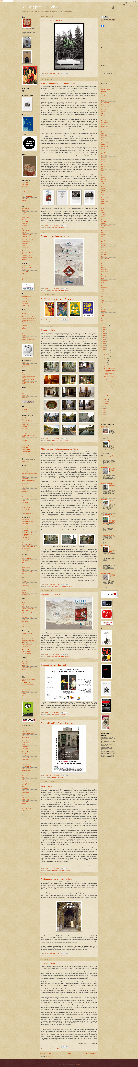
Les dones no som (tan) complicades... (27, 535)
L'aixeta (23, 689)
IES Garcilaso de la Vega (27, 301)
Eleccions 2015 (55, 870)
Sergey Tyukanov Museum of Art (29, 249)
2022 (104, 335)
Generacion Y (25, 186)
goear (23, 562)
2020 (104, 339)
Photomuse (24, 795)
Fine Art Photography (26, 742)
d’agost (105, 358)
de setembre (106, 356)
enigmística (24, 482)
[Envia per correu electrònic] (62, 73)
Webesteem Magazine (27, 257)
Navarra (103, 245)
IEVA (23, 273)
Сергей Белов (25, 810)
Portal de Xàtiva (25, 585)
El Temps (24, 581)
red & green (24, 198)
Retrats (102, 282)
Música (102, 241)
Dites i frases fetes (26, 636)
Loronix (23, 565)
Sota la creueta (25, 540)
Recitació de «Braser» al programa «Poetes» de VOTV (109, 535)
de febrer (106, 401)
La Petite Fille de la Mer (27, 532)
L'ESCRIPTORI (106, 563)
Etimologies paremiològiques (28, 640)
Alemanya (103, 87)
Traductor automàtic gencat (28, 339)
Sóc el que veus (25, 691)
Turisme (103, 300)
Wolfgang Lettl (25, 259)
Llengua (63, 321)
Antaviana (24, 476)
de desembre (107, 350)
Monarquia (103, 238)
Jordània (103, 212)
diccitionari (24, 366)
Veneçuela (103, 311)
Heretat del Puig (48, 330)
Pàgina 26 (24, 587)
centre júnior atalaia (26, 682)
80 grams (24, 468)
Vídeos (102, 315)
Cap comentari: (56, 73)
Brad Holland (25, 221)
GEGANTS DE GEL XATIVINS (112, 575)
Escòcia (103, 159)
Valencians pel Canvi (26, 626)
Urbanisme (103, 307)
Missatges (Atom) (49, 1056)
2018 (104, 343)
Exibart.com (24, 223)
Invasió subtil (25, 528)
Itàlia (102, 210)
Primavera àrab (104, 273)
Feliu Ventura (25, 560)
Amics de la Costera (56, 227)
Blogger (77, 1064)
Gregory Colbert (25, 755)
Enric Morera (25, 610)
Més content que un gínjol (27, 496)
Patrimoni (66, 440)
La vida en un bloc (26, 615)
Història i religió (104, 197)
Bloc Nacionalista (105, 102)
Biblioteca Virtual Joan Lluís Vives (29, 316)
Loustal (23, 438)
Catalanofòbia (104, 109)
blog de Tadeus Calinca (108, 483)
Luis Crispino (25, 772)
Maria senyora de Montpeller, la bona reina (112, 469)
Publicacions (67, 290)
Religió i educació (105, 280)
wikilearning (24, 202)
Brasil (102, 104)
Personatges (62, 714)
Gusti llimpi (24, 428)
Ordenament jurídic (105, 251)
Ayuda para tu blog (26, 315)
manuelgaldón (25, 442)
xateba (23, 697)
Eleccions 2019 (104, 146)
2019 (104, 341)
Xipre (102, 320)
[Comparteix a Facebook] (66, 73)
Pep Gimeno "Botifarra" (27, 571)
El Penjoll (24, 688)
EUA (102, 168)
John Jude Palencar (26, 228)
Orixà (23, 669)
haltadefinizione (25, 757)
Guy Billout (24, 225)
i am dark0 (24, 190)
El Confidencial (25, 579)
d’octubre (106, 354)
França (102, 183)
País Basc (103, 254)
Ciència (102, 113)
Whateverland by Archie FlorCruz (29, 805)
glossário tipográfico (26, 188)
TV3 (102, 304)
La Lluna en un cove (26, 493)
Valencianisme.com (26, 624)
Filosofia (103, 177)
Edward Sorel (25, 424)
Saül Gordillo (25, 621)
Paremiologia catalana (26, 642)
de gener (106, 403)
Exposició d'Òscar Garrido (52, 20)
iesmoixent (24, 411)
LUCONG (24, 232)
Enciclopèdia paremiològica (28, 638)
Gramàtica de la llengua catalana (29, 330)
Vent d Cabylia (106, 545)
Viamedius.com (25, 671)
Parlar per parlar (104, 260)
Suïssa (102, 296)
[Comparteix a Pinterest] (67, 73)
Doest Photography (26, 737)
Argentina (103, 93)
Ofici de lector (25, 498)
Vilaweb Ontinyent (26, 594)
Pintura (23, 245)
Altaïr (23, 660)
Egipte (102, 139)
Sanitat (102, 291)
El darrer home (25, 478)
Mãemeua (24, 393)
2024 (104, 331)
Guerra (102, 194)
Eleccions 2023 (104, 148)
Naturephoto (24, 786)
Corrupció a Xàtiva (105, 126)
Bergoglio (103, 100)
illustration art (25, 431)
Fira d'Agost (103, 179)
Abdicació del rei (104, 86)
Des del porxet (25, 686)
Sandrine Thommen (26, 451)
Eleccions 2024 (104, 150)
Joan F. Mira (24, 487)
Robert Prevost (104, 284)
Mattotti (23, 444)
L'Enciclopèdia (25, 331)
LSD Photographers (26, 770)
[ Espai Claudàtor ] (107, 426)
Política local (67, 870)
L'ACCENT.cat (25, 583)
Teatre (102, 298)
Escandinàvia (104, 157)
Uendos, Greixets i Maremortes (28, 546)
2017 (104, 345)
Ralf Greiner (24, 797)
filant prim (24, 485)
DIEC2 (23, 323)
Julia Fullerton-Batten (26, 766)
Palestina (103, 256)
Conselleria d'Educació (27, 296)
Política (103, 267)
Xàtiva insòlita (104, 318)
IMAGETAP (24, 761)
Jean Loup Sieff (25, 764)
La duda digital (25, 530)
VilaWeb (24, 592)
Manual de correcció (26, 333)
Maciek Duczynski (26, 773)
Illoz (23, 430)
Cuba (102, 128)
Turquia (102, 302)
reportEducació (25, 305)
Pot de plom (24, 397)
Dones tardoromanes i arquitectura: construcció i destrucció (112, 487)
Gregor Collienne (25, 753)
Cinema (103, 115)
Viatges (103, 313)
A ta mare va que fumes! (27, 470)
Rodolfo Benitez (25, 801)
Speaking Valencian (26, 337)
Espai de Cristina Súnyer (27, 612)
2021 (104, 337)
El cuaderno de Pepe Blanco (28, 608)
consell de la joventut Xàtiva (28, 684)
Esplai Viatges (25, 665)
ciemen (23, 269)
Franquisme (103, 185)
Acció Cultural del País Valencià (29, 265)
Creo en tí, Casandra (26, 298)
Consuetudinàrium (26, 635)
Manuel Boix (24, 236)
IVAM (23, 227)
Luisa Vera (24, 440)
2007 (104, 420)
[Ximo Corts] (102, 26)
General (103, 188)
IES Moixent (24, 409)
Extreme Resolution (26, 739)
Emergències (104, 153)
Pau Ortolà (24, 569)
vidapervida (105, 467)
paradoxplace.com (26, 241)
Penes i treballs (47, 785)
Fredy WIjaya (25, 748)
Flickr (23, 744)
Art (52, 75)
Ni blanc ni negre (48, 963)
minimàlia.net (25, 362)
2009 (104, 416)
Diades (102, 131)
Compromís (103, 120)
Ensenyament (58, 321)
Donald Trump (104, 135)
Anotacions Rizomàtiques (27, 267)
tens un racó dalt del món (27, 505)
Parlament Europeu (26, 461)
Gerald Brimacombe (26, 667)
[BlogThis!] (63, 73)
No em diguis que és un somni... (29, 539)
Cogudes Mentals (26, 364)
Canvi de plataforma (111, 501)
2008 (104, 418)
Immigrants (103, 203)
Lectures (66, 227)
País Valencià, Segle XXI (27, 617)
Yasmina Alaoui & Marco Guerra (29, 808)
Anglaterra (103, 91)
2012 (104, 410)
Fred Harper (24, 426)
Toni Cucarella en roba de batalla (29, 623)
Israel (102, 208)
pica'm (23, 619)
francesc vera (25, 746)
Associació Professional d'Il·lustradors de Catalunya (28, 420)
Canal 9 (103, 107)
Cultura (53, 321)
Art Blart (24, 212)
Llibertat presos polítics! (106, 225)
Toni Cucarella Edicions (27, 507)
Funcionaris (103, 186)
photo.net (24, 794)
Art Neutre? (24, 214)
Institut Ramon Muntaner (27, 275)
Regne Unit (103, 276)
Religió (102, 278)
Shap (23, 573)
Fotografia (55, 75)
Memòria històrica (105, 230)
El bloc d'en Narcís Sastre (27, 521)
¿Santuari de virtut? (72, 834)
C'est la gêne (25, 182)
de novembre (107, 352)
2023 (104, 333)
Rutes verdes (104, 287)
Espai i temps (112, 441)
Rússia (102, 285)
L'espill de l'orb (25, 491)
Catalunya (103, 111)
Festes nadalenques (105, 174)
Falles (102, 170)
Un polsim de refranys (26, 653)
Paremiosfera (25, 646)
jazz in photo (25, 762)
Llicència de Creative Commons (108, 20)
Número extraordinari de (55, 235)
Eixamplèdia (24, 325)
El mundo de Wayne (26, 556)
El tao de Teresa (25, 525)
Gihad (102, 192)
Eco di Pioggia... (25, 184)
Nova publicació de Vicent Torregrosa (57, 722)
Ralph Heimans (25, 247)
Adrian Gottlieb (25, 210)
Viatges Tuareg (25, 672)
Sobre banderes (104, 293)
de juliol (105, 360)
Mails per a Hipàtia (26, 537)
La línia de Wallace (107, 440)
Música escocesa (26, 567)
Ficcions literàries (105, 175)
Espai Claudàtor (25, 483)
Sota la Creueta (106, 573)
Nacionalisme (104, 243)
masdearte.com (25, 238)
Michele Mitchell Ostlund (27, 239)
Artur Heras (24, 219)
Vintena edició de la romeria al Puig (56, 878)
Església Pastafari (26, 390)
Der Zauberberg (25, 519)
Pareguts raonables (105, 258)
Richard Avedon (25, 799)
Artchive (24, 216)
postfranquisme (104, 271)
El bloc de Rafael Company (28, 604)
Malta (102, 227)
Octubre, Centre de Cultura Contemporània (27, 279)
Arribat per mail (104, 95)
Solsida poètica (110, 428)
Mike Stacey (25, 781)
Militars (102, 232)
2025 (104, 329)
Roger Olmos (25, 447)
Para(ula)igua (25, 303)
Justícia (103, 214)
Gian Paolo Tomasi (26, 751)
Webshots (24, 803)
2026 (104, 327)
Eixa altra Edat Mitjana (27, 372)
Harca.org (24, 374)
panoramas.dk (25, 788)
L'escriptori (24, 489)
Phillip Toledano (25, 792)
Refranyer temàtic (26, 651)
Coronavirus (103, 124)
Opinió (102, 249)
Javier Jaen (24, 433)
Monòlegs (103, 240)
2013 (104, 408)
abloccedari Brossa (26, 471)
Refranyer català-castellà (27, 649)
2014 (104, 406)
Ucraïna (103, 306)
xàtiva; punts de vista (40, 7)
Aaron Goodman (25, 728)
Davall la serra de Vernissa (27, 602)
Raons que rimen (25, 648)
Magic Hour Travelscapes (27, 775)
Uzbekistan (103, 309)
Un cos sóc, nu (25, 509)
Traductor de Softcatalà (27, 341)
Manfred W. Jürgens (26, 234)
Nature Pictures (25, 784)
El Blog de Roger (25, 606)
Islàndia (103, 207)
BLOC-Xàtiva (25, 601)
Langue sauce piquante (27, 196)
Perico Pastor (25, 243)
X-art (23, 695)
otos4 (23, 500)
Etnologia (103, 166)
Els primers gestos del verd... (28, 480)
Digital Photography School (28, 733)
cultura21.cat (25, 271)
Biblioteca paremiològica (27, 633)
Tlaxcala (24, 200)
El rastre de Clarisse (26, 523)
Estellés (103, 164)
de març (106, 399)
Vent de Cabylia (25, 550)
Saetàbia (103, 289)
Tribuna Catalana (25, 588)
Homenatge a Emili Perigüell (53, 664)
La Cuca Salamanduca (27, 276)
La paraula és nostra (26, 494)
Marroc (102, 229)
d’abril (105, 366)
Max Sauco (24, 779)
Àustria (102, 98)
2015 (104, 349)
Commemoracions (55, 714)
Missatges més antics (92, 1053)
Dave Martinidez (25, 731)
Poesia (102, 265)
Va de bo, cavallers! (26, 548)
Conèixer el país (55, 440)
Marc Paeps (24, 777)
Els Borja (103, 152)
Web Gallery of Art (26, 255)
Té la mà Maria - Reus (27, 544)
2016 (104, 347)
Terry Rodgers (25, 250)
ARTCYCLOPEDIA (26, 217)
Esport (102, 162)
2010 (104, 414)
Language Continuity (26, 194)
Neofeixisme (104, 247)
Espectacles (104, 161)
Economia (103, 137)
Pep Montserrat (25, 445)
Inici (69, 1053)
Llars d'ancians (104, 221)
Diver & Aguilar (25, 735)
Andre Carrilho (25, 417)
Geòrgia (103, 190)
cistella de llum (25, 729)
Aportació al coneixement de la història (58, 83)
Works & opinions (26, 454)
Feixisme (103, 172)
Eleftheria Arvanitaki (26, 558)
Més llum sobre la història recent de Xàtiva (59, 448)
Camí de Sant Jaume (105, 106)
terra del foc (24, 693)
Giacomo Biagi (25, 750)
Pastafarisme (25, 395)
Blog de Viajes (25, 661)
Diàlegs (102, 133)
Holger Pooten (25, 759)
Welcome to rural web (26, 453)
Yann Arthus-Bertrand (26, 806)
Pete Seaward (25, 790)
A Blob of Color (25, 208)
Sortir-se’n (105, 564)
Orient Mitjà (103, 252)
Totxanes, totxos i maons (27, 542)
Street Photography (105, 295)
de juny (105, 362)
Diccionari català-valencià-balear (29, 318)
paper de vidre (25, 502)
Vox (102, 317)
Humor (102, 199)
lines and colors (25, 230)
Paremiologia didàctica (27, 644)
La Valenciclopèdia (26, 392)
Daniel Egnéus (25, 422)
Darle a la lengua (25, 300)
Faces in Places (25, 740)
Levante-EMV (64, 586)
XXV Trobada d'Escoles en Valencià (56, 298)
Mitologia (103, 234)
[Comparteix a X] (65, 73)
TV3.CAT (24, 590)
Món (102, 236)
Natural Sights (25, 783)
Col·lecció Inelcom (105, 117)
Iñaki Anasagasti (25, 613)
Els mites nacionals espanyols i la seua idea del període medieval (111, 549)
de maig (106, 364)
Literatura (103, 219)
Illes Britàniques (104, 201)
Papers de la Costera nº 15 (52, 594)
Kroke (23, 564)
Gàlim (23, 527)
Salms (23, 504)
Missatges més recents (46, 1053)
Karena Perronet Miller (27, 768)
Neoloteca (24, 335)
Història (62, 227)
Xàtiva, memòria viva (26, 698)
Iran (102, 205)
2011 (104, 412)
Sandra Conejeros (26, 449)
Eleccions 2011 (104, 142)
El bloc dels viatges (26, 663)
